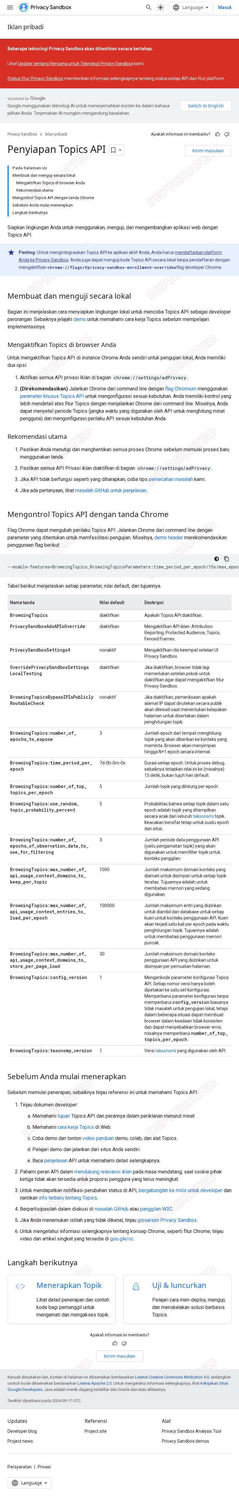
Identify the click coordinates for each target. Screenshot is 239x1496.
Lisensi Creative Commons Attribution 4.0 (172, 1377)
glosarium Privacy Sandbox (167, 1220)
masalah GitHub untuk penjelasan (111, 490)
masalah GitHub (112, 1209)
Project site (96, 1431)
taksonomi (203, 816)
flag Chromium (180, 389)
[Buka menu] (10, 7)
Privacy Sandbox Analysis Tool (191, 1431)
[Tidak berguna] (227, 134)
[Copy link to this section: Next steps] (85, 1263)
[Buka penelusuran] (148, 7)
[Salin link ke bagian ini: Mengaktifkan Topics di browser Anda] (122, 345)
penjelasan (56, 1161)
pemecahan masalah (171, 479)
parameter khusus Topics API (52, 396)
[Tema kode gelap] (217, 559)
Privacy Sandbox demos (185, 1441)
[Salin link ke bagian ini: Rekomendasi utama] (73, 437)
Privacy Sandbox (22, 134)
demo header (168, 538)
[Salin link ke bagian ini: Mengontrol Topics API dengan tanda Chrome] (175, 515)
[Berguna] (217, 134)
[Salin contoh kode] (227, 559)
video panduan (98, 1138)
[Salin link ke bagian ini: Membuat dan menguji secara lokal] (137, 297)
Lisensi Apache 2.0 (94, 1383)
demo (79, 319)
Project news (20, 1441)
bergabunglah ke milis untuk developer (181, 1190)
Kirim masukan (208, 151)
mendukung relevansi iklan (103, 1172)
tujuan (64, 1116)
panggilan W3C (156, 1209)
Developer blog (22, 1431)
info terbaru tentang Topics (68, 1198)
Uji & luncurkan (179, 1285)
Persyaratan (19, 1466)
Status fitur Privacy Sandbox (35, 78)
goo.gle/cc (122, 1239)
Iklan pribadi (25, 27)
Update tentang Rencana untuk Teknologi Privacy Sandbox (75, 63)
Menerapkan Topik (69, 1285)
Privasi (44, 1466)
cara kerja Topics (76, 1127)
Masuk (225, 7)
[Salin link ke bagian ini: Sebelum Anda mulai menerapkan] (132, 1077)
